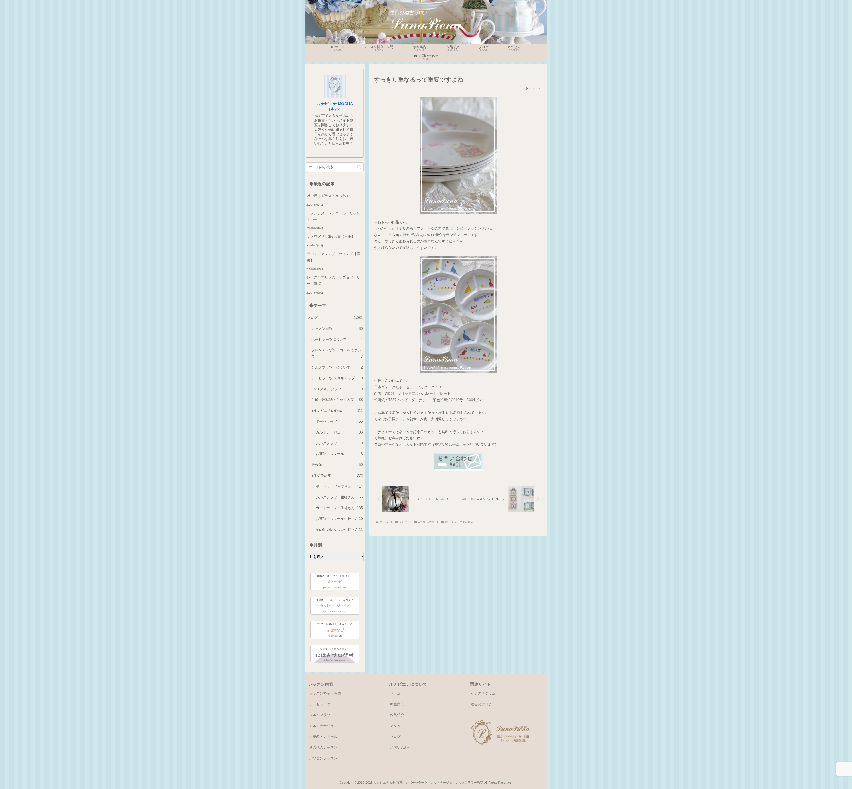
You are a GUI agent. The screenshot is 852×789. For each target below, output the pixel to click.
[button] (359, 167)
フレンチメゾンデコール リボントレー (333, 216)
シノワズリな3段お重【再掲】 (331, 236)
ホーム (395, 693)
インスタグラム (483, 693)
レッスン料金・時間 (325, 693)
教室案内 (397, 704)
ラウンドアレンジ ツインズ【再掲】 (333, 257)
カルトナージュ (321, 726)
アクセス (397, 726)
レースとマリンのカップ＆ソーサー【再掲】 (333, 280)
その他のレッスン (323, 747)
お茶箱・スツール (323, 736)
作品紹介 (397, 715)
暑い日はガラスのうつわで (328, 196)
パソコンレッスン (323, 758)
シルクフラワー (321, 715)
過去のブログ (481, 704)
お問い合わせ (400, 747)
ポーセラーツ (319, 704)
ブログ (395, 736)
